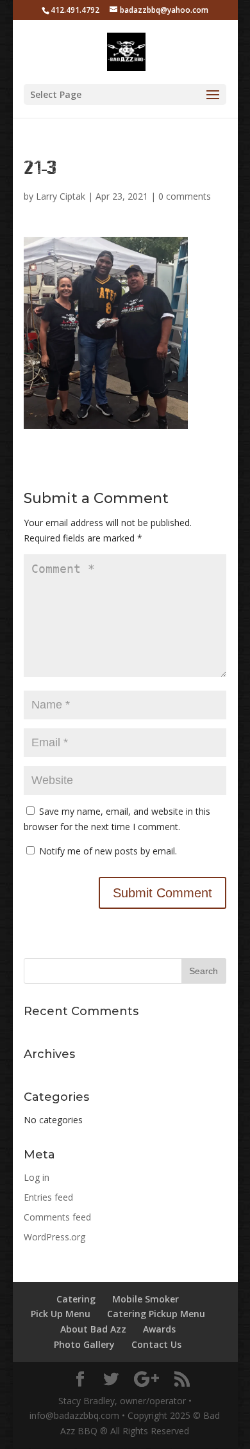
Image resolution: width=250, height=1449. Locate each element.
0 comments (184, 196)
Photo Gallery (84, 1344)
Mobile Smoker (145, 1299)
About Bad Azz (93, 1329)
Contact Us (156, 1344)
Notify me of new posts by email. (108, 851)
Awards (159, 1329)
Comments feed (57, 1217)
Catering (76, 1299)
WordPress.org (54, 1237)
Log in (36, 1177)
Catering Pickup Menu (156, 1314)
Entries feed (48, 1197)
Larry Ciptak (60, 196)
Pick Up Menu (60, 1314)
